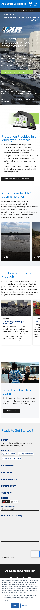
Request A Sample (27, 454)
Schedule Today (11, 411)
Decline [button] (24, 605)
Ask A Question (10, 454)
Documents (33, 17)
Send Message (7, 557)
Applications (10, 17)
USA (7, 502)
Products (22, 17)
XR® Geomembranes (9, 14)
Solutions (16, 10)
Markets (8, 10)
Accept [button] (15, 605)
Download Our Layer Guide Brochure (18, 179)
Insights (32, 10)
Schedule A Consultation (13, 458)
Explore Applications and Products (17, 72)
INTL (15, 502)
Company (24, 10)
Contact (35, 20)
